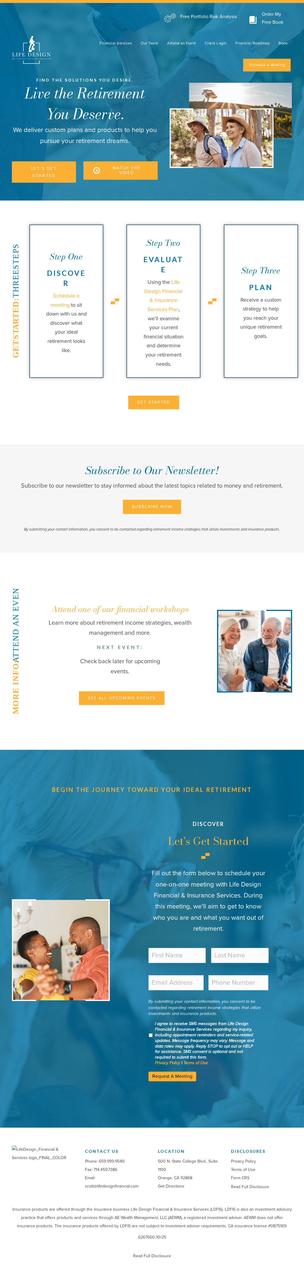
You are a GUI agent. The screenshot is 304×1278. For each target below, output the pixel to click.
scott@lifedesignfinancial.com (111, 1186)
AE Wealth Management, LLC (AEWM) (148, 1217)
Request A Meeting (172, 1076)
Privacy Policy (167, 1062)
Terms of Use (195, 1062)
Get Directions (171, 1186)
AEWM (250, 1217)
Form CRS (240, 1177)
